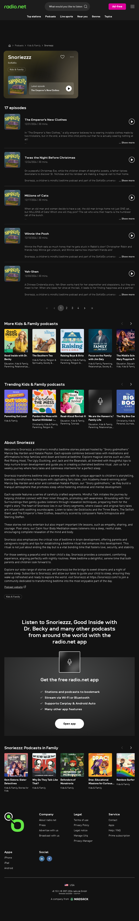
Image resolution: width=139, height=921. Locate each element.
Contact (113, 820)
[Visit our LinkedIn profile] (41, 859)
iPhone (8, 858)
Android (8, 868)
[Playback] (69, 88)
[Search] (85, 6)
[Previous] (122, 322)
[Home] (9, 45)
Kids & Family (17, 70)
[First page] (47, 308)
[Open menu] (132, 6)
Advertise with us (48, 830)
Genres (96, 16)
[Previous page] (54, 308)
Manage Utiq (81, 835)
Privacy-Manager (83, 841)
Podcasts (50, 16)
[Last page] (92, 308)
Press (42, 825)
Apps (111, 825)
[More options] (72, 57)
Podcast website (13, 587)
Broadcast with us (49, 835)
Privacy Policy (81, 825)
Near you (82, 16)
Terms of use (81, 820)
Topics (108, 16)
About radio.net (47, 820)
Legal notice (80, 830)
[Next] (131, 322)
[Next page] (85, 308)
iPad (6, 863)
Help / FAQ (115, 830)
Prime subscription (119, 835)
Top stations (34, 16)
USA (71, 885)
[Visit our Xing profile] (49, 859)
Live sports (66, 16)
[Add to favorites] (62, 57)
